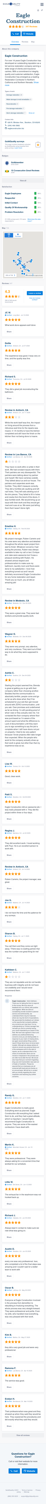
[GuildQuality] (11, 4)
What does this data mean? (34, 220)
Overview (15, 41)
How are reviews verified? (34, 299)
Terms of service (27, 1490)
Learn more (18, 148)
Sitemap (26, 1492)
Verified (9, 315)
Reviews (25, 41)
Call (17, 33)
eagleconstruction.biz (16, 128)
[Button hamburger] (42, 4)
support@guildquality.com (29, 1496)
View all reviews (23, 1435)
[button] (27, 262)
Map (33, 41)
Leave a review (35, 293)
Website (29, 33)
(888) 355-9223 (13, 1496)
